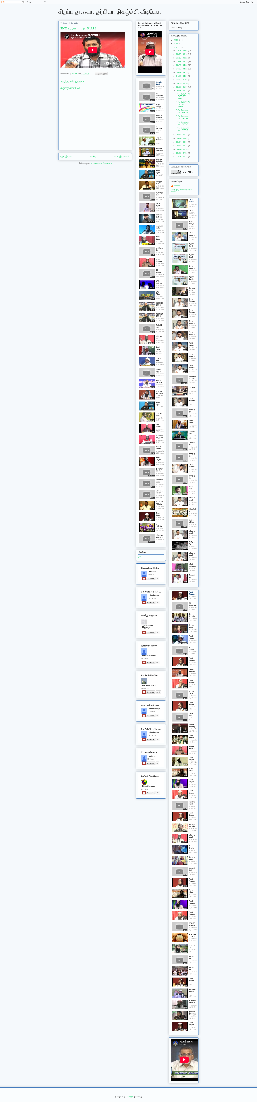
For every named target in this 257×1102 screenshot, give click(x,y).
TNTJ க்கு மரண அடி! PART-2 (182, 117)
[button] (153, 88)
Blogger (130, 1097)
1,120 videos (147, 629)
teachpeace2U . (148, 685)
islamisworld (154, 595)
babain (177, 186)
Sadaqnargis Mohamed (147, 625)
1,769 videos (145, 688)
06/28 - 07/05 (182, 153)
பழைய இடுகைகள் (121, 156)
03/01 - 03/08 (182, 50)
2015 (176, 47)
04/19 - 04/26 (182, 76)
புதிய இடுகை (66, 156)
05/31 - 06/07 (182, 138)
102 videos (144, 789)
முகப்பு (93, 156)
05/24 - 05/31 (182, 135)
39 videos (150, 574)
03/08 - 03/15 (182, 54)
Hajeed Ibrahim (148, 786)
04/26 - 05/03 (182, 80)
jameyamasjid (154, 709)
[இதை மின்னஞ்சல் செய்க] (96, 73)
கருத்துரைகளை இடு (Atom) (101, 163)
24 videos (152, 711)
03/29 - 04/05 (182, 65)
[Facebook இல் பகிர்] (103, 73)
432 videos (152, 598)
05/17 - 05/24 (182, 91)
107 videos (144, 658)
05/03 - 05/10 (182, 83)
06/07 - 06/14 (182, 142)
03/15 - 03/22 (182, 58)
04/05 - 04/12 (182, 69)
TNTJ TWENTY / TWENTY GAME (183, 96)
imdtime (152, 572)
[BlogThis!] (98, 73)
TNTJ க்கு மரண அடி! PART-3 (182, 123)
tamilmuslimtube (149, 656)
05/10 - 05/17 (182, 87)
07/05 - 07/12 (182, 157)
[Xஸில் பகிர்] (101, 73)
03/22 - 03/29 (182, 61)
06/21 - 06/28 (182, 149)
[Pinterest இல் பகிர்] (106, 73)
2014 (176, 44)
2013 (176, 40)
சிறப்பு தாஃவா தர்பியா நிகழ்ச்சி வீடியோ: (110, 11)
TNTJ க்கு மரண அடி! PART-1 (182, 111)
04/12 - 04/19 (182, 72)
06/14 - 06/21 (182, 146)
